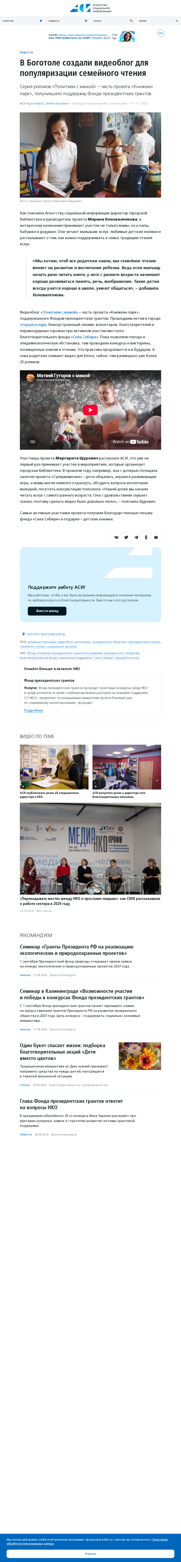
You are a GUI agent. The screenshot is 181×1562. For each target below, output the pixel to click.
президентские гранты (144, 642)
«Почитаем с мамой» (59, 312)
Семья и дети (118, 103)
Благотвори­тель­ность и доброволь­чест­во (78, 1085)
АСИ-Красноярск (32, 103)
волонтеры (83, 642)
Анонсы (25, 975)
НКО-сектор (44, 910)
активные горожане (42, 642)
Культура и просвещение (89, 103)
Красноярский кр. (53, 634)
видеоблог (65, 642)
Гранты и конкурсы (62, 975)
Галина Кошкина (57, 103)
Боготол (33, 634)
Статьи (25, 1085)
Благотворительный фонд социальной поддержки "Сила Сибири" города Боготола (79, 658)
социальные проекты (61, 646)
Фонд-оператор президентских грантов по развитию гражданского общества (83, 653)
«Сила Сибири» (84, 337)
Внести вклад (47, 611)
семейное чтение (32, 646)
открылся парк (33, 324)
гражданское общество (109, 642)
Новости (26, 52)
